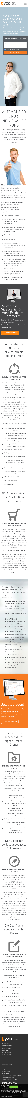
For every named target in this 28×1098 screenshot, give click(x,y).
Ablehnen (22, 1087)
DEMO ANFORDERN (15, 52)
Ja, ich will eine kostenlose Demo (13, 51)
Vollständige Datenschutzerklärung (7, 1096)
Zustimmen (14, 1087)
